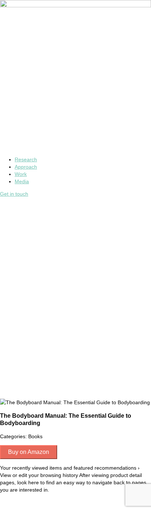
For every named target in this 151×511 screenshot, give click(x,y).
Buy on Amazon (28, 452)
